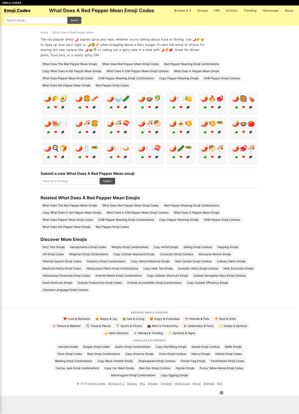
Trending (249, 10)
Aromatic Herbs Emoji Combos (198, 268)
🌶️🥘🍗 (243, 98)
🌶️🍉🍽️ (55, 123)
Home (44, 32)
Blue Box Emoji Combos (154, 368)
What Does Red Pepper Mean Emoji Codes (130, 64)
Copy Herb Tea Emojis (158, 268)
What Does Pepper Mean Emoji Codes (68, 78)
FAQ (217, 10)
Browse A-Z (182, 10)
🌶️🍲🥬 (149, 98)
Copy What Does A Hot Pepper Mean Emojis (72, 71)
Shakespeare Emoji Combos (156, 361)
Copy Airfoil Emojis (166, 247)
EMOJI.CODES (12, 2)
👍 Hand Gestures (116, 333)
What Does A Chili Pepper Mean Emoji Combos (138, 71)
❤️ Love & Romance (76, 318)
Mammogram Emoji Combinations (133, 375)
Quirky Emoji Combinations (133, 346)
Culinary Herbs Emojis (231, 261)
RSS (219, 383)
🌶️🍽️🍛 (118, 148)
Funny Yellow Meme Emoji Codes (221, 368)
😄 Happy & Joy (106, 318)
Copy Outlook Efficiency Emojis (207, 282)
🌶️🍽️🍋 (180, 98)
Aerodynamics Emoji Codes (88, 247)
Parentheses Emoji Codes (227, 361)
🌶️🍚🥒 (118, 98)
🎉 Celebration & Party (198, 326)
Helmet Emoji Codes (228, 353)
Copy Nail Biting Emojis (171, 346)
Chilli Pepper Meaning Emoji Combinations (126, 78)
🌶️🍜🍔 (86, 123)
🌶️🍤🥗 (212, 123)
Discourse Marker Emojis (215, 254)
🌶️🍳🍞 (55, 148)
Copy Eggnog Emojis (174, 375)
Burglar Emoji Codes (96, 346)
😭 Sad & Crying (133, 318)
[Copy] (62, 107)
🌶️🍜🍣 (118, 123)
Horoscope (270, 10)
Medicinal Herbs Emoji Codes (62, 268)
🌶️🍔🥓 (86, 98)
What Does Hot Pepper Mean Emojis (67, 85)
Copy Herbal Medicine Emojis (150, 261)
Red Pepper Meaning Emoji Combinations (191, 64)
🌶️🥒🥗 (180, 148)
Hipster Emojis (185, 368)
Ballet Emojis (233, 346)
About (289, 10)
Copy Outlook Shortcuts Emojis (167, 275)
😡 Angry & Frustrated (165, 318)
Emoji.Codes (97, 383)
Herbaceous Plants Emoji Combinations (112, 268)
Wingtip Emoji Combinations (129, 247)
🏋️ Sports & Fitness (129, 326)
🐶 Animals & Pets (197, 318)
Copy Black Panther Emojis (115, 361)
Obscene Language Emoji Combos (65, 289)
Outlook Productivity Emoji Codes (99, 282)
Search (74, 20)
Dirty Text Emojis (54, 247)
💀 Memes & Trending (148, 333)
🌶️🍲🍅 (243, 123)
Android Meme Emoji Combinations (118, 275)
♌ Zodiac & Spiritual (233, 326)
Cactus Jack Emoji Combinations (77, 368)
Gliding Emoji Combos (197, 247)
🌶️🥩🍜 (243, 148)
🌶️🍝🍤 (180, 123)
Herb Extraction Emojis (238, 268)
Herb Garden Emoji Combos (193, 261)
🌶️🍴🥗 (86, 148)
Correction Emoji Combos (176, 254)
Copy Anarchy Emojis (139, 353)
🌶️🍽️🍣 (149, 148)
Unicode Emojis (68, 346)
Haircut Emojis (200, 353)
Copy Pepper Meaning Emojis (179, 78)
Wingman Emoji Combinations (88, 254)
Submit (107, 181)
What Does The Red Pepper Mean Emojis (70, 64)
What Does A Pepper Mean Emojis (196, 71)
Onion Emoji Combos (172, 353)
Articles (231, 10)
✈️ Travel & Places (98, 326)
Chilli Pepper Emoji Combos (222, 78)
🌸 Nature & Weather (66, 326)
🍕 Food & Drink (225, 318)
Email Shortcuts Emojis (57, 282)
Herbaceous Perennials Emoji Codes (66, 275)
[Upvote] (48, 107)
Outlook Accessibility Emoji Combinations (154, 282)
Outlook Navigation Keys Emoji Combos (219, 275)
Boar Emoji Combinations (103, 353)
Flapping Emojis (227, 247)
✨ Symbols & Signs (181, 333)
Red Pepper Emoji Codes (112, 85)
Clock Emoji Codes (69, 353)
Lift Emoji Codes (53, 254)
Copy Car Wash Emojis (119, 368)
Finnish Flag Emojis (193, 361)
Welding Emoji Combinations (73, 361)
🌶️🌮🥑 (55, 98)
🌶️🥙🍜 (212, 148)
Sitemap (208, 383)
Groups (202, 10)
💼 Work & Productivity (162, 326)
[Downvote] (55, 107)
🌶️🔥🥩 (212, 98)
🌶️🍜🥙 (149, 123)
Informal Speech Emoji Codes (62, 261)
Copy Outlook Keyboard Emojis (134, 254)
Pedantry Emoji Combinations (106, 261)
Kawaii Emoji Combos (206, 346)
